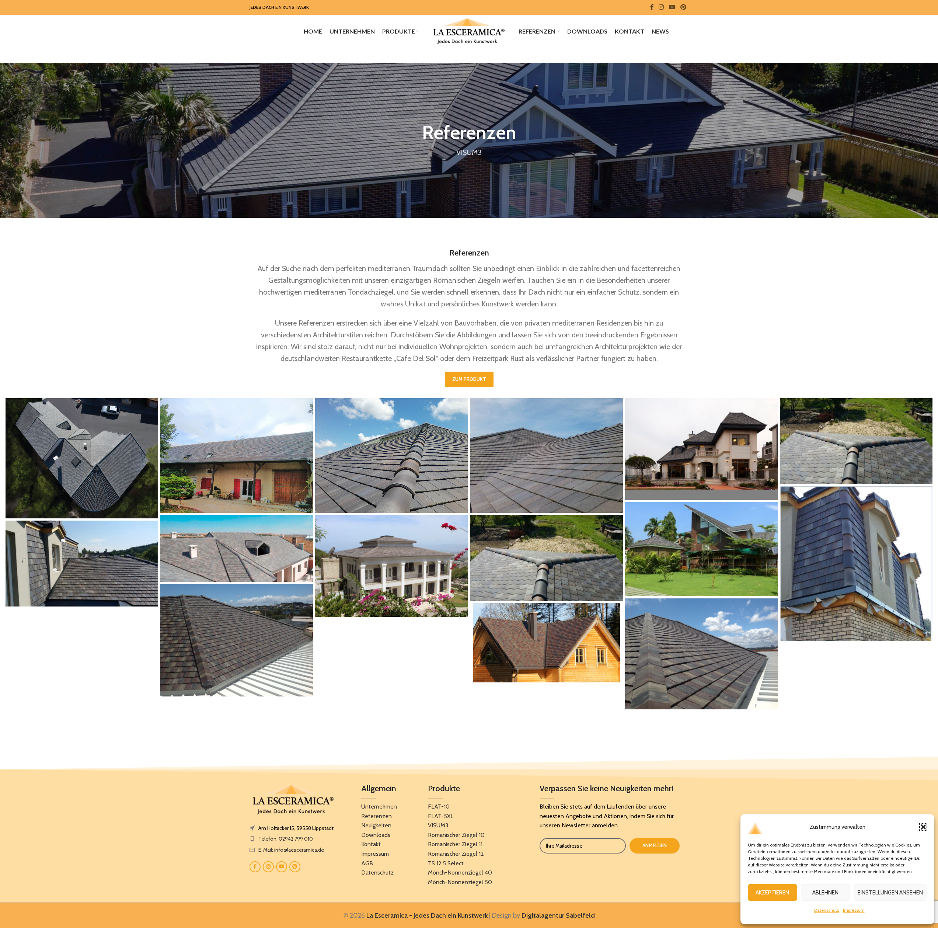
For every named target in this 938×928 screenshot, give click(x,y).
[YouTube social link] (672, 7)
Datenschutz (826, 910)
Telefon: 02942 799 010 (285, 838)
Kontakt (371, 844)
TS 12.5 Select (446, 863)
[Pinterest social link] (683, 7)
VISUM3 (438, 825)
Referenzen (376, 816)
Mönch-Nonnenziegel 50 (460, 882)
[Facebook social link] (652, 7)
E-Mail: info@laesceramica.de (291, 850)
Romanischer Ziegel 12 (456, 853)
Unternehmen (379, 806)
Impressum (854, 910)
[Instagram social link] (661, 7)
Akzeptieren (772, 892)
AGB (367, 863)
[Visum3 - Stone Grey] (82, 458)
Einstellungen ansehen (890, 892)
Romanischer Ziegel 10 (456, 834)
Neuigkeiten (376, 825)
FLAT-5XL (440, 816)
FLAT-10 (439, 806)
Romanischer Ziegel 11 (455, 844)
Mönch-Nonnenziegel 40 (460, 872)
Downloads (375, 834)
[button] (923, 827)
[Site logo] (469, 31)
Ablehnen (825, 892)
